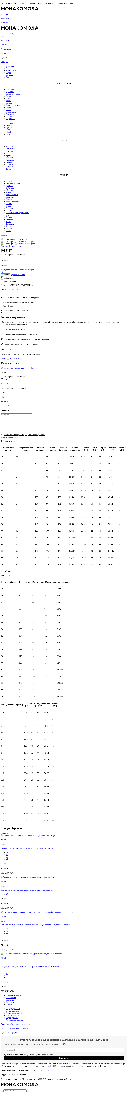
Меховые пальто (13, 201)
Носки (9, 107)
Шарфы (9, 132)
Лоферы (9, 158)
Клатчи (9, 98)
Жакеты (9, 190)
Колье (8, 101)
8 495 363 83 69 (46, 1070)
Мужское (5, 18)
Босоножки (11, 146)
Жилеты (9, 192)
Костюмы (10, 197)
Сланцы (9, 164)
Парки (9, 206)
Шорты (9, 228)
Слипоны (10, 167)
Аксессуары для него (15, 1013)
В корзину (6, 275)
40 (5, 272)
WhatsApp (5, 358)
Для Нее (4, 246)
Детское (4, 23)
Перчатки (10, 114)
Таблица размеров (26, 270)
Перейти (4, 833)
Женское (4, 14)
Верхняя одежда (13, 183)
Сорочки (10, 219)
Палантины (11, 112)
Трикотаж (10, 224)
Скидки (4, 62)
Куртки (9, 199)
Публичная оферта (9, 1033)
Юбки (8, 231)
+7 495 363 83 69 (17, 358)
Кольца (9, 103)
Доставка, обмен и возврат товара (15, 1024)
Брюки (9, 181)
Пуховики (10, 217)
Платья (9, 210)
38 (7, 855)
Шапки (9, 130)
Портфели (10, 119)
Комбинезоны (12, 195)
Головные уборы (13, 94)
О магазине (11, 998)
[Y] (2, 1091)
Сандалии (10, 160)
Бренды (4, 45)
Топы (8, 222)
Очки (8, 110)
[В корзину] (2, 844)
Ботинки (9, 151)
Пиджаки (10, 208)
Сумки (9, 127)
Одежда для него (13, 1009)
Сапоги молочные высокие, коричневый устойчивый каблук (27, 890)
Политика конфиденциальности (14, 1028)
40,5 (8, 894)
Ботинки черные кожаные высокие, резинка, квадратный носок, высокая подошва (36, 925)
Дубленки (10, 188)
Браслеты (10, 92)
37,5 (8, 931)
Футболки (10, 226)
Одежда (9, 75)
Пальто (9, 204)
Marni (3, 840)
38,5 (8, 857)
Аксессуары (11, 70)
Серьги (9, 125)
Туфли (9, 169)
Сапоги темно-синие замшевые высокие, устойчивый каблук (27, 848)
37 (7, 852)
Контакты (10, 1000)
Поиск (3, 34)
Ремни (9, 121)
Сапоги (9, 162)
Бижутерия (10, 89)
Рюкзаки (9, 123)
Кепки (8, 96)
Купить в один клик (9, 437)
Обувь (8, 73)
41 (7, 859)
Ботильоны (11, 149)
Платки (9, 116)
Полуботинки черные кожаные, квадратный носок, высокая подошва (30, 966)
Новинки (5, 40)
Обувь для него (12, 1011)
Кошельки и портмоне (15, 105)
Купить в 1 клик (18, 275)
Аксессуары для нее (14, 1020)
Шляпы (9, 134)
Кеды (8, 153)
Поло (8, 215)
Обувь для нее (12, 1018)
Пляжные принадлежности (17, 213)
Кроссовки (10, 155)
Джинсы (9, 186)
